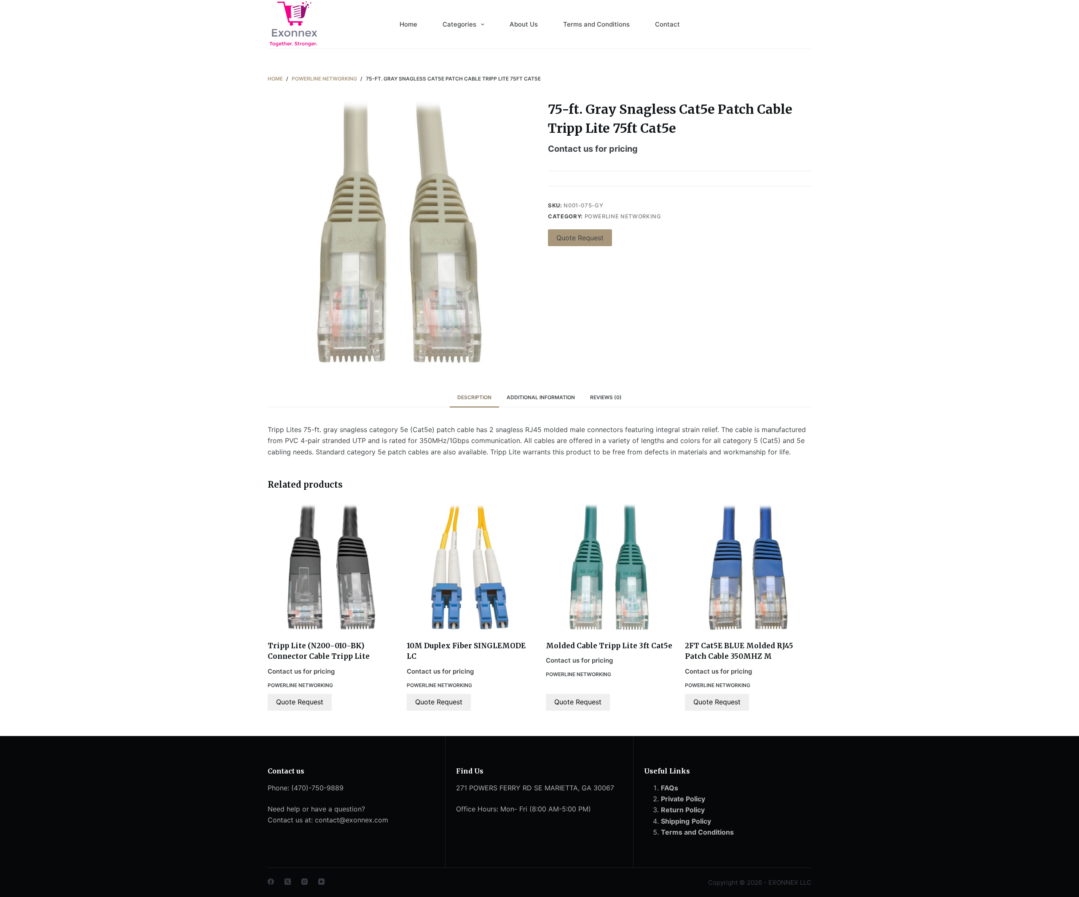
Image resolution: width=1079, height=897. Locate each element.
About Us (524, 24)
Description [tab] (474, 397)
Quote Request (580, 238)
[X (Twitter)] (288, 881)
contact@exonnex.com (351, 820)
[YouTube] (321, 881)
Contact (667, 24)
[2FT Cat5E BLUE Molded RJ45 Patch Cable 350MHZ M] (748, 567)
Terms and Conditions (596, 24)
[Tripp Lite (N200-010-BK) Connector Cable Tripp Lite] (331, 567)
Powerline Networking (623, 216)
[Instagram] (304, 881)
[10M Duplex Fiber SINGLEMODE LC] (470, 567)
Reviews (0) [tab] (606, 397)
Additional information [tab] (541, 397)
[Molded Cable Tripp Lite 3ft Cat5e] (609, 567)
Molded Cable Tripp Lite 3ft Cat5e (609, 645)
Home (408, 24)
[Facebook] (271, 881)
